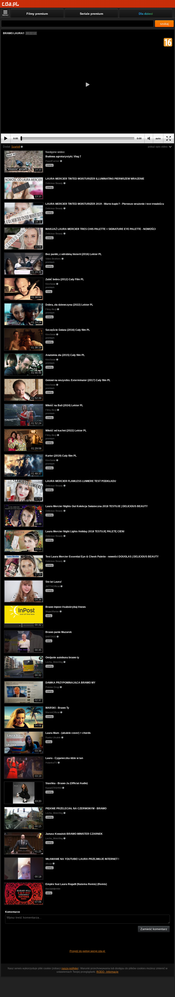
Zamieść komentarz (153, 929)
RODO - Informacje (107, 971)
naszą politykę (69, 968)
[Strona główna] (10, 4)
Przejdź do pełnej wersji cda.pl (88, 951)
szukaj (164, 23)
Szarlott (15, 146)
